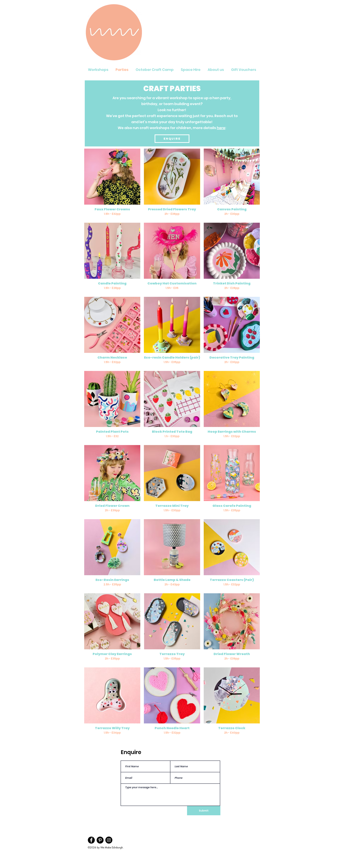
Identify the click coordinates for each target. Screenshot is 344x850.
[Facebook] (91, 840)
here (221, 127)
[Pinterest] (100, 840)
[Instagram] (108, 840)
